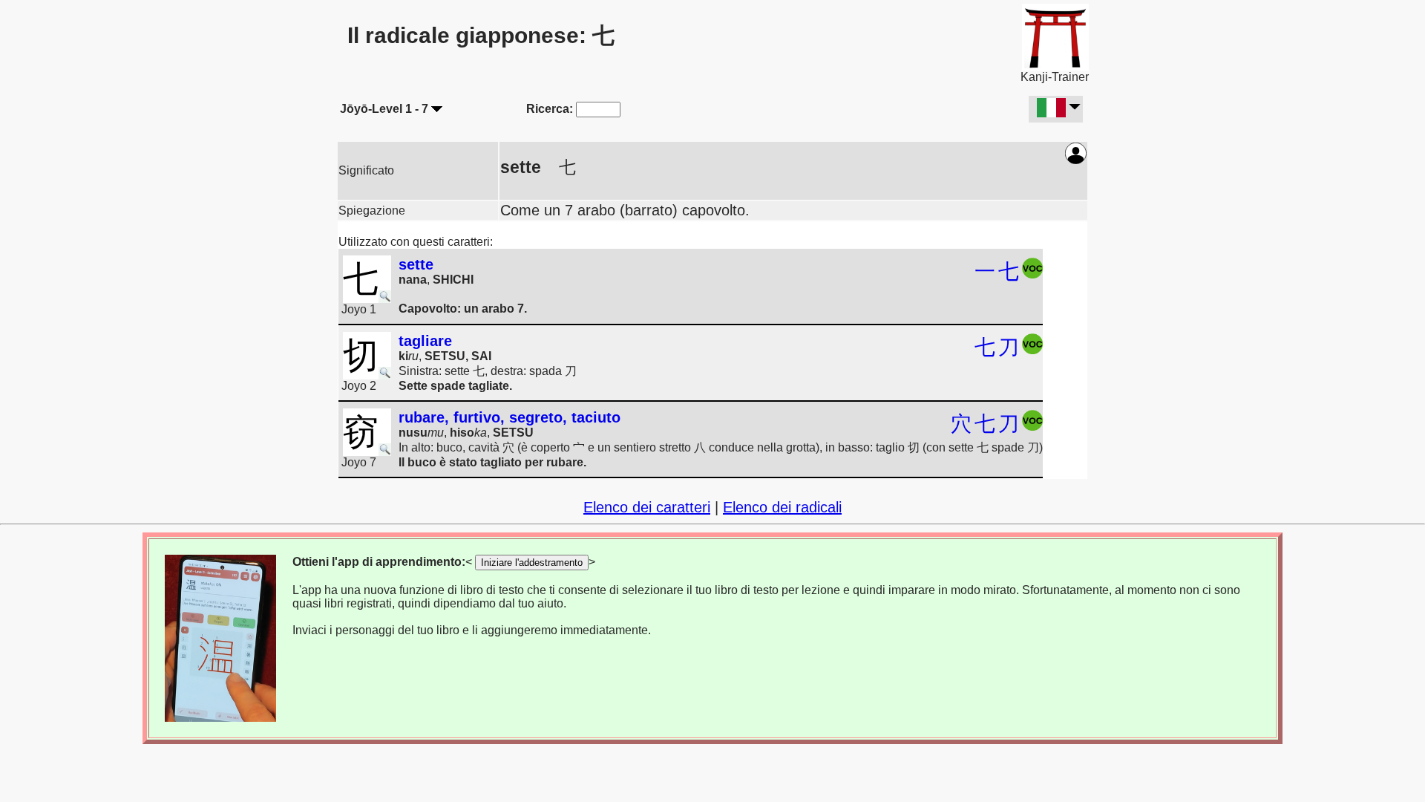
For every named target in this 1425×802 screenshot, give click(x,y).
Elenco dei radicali (782, 507)
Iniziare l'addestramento (532, 562)
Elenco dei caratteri (646, 507)
